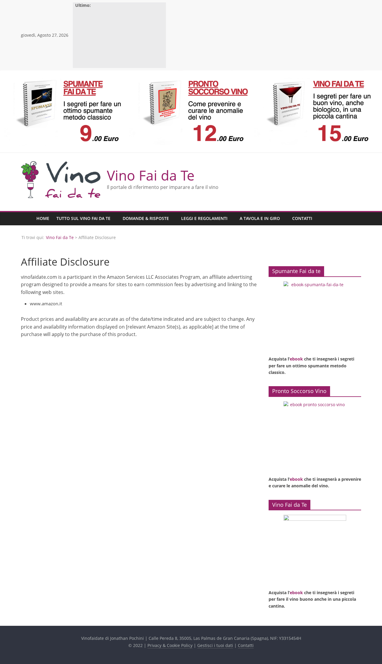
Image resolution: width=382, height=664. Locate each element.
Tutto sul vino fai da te (83, 218)
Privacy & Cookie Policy (169, 645)
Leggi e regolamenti (204, 218)
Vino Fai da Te (151, 175)
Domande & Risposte (146, 218)
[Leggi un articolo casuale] (355, 218)
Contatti (302, 218)
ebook (296, 359)
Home (42, 218)
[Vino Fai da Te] (27, 218)
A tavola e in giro (260, 218)
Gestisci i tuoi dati (215, 645)
